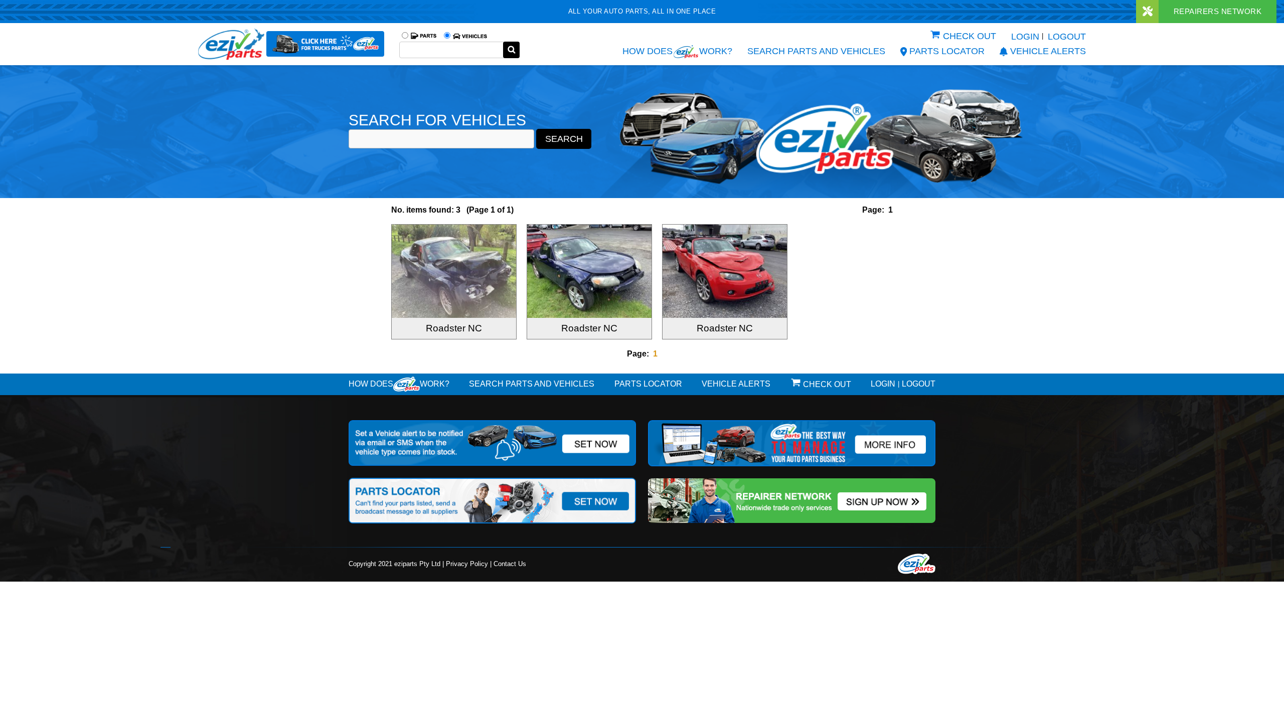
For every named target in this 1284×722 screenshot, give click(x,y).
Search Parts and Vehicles (816, 51)
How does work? (677, 51)
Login (1025, 37)
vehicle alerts (1048, 51)
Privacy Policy (467, 564)
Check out (969, 36)
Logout (1067, 37)
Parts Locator (947, 51)
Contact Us (510, 564)
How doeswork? (399, 384)
